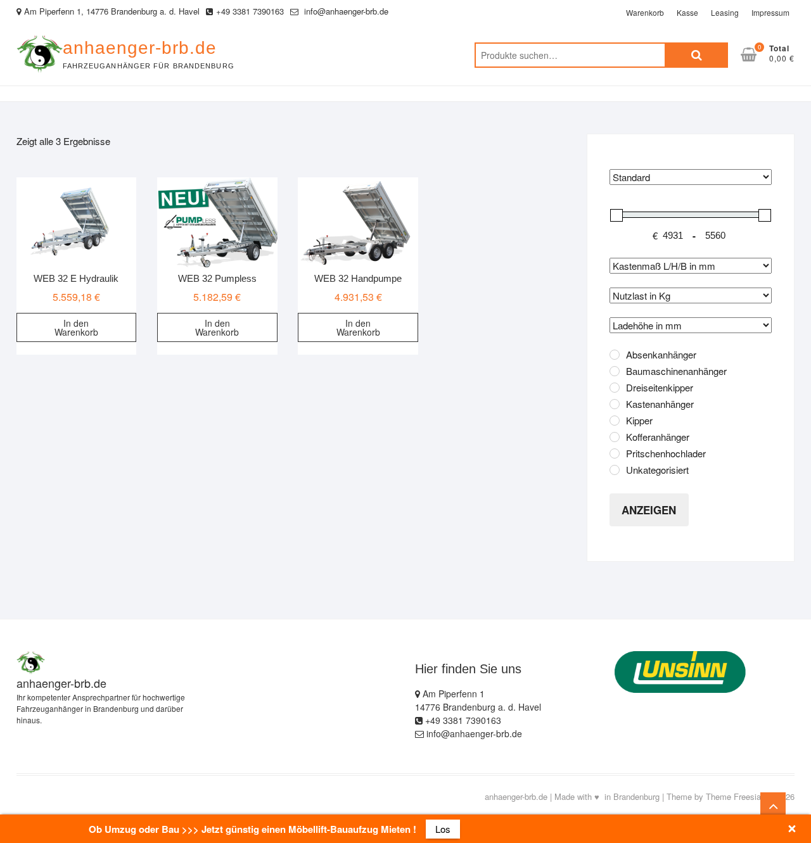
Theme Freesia (733, 796)
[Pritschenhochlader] (615, 453)
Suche (696, 55)
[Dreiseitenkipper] (615, 388)
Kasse (687, 12)
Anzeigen (649, 509)
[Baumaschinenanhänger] (615, 371)
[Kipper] (615, 420)
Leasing (725, 12)
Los (442, 828)
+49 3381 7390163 (250, 11)
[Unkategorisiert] (615, 470)
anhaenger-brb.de (140, 48)
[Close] (791, 829)
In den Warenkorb (76, 327)
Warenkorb (645, 12)
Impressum (770, 12)
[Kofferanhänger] (615, 437)
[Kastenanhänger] (615, 404)
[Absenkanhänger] (615, 355)
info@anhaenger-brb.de (345, 11)
